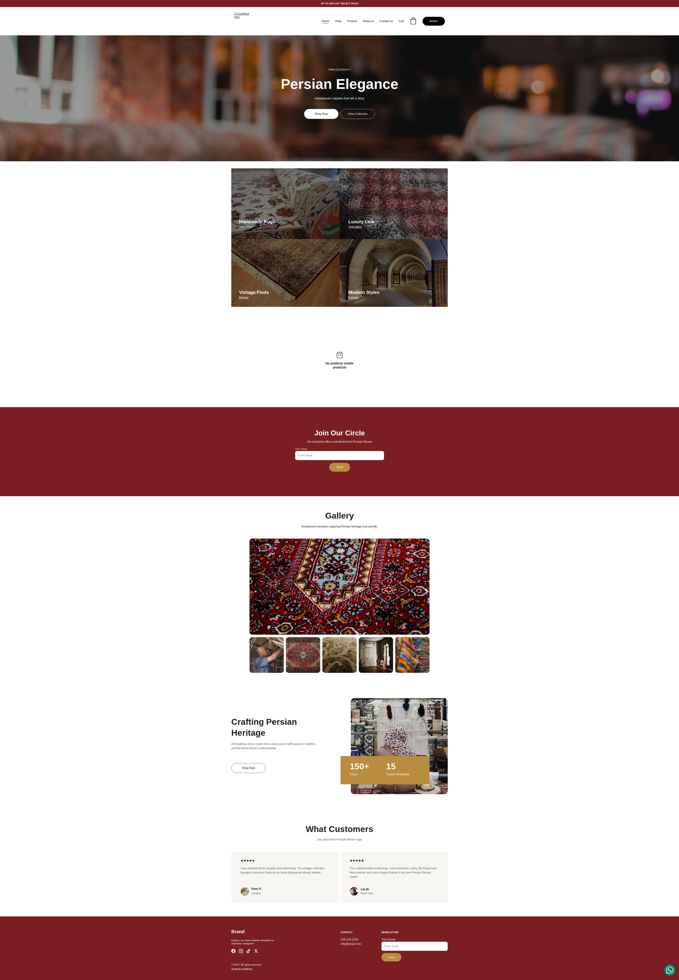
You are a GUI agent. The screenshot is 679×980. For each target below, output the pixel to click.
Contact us (386, 21)
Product (352, 21)
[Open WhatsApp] (669, 970)
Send (339, 467)
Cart (401, 21)
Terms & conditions (242, 968)
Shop (338, 21)
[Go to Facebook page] (233, 951)
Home (325, 21)
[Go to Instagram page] (241, 951)
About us (368, 21)
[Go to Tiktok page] (248, 951)
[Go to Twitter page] (256, 951)
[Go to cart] (413, 21)
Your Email (301, 448)
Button (434, 21)
